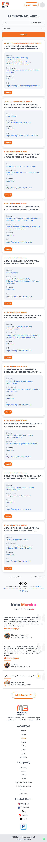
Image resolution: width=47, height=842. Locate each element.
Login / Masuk (31, 5)
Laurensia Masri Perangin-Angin (18, 62)
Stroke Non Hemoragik (31, 227)
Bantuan (23, 790)
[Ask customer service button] (44, 839)
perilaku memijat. (25, 496)
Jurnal (23, 738)
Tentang (23, 767)
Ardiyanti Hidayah (26, 381)
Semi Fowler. (10, 283)
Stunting (36, 172)
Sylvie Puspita (29, 220)
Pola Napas (35, 281)
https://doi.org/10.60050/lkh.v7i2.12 (19, 296)
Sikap (8, 496)
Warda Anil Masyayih (27, 166)
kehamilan (35, 335)
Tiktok (25, 819)
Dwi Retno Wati (22, 540)
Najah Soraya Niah (25, 327)
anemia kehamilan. (24, 548)
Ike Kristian (10, 166)
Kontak (23, 775)
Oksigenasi (26, 281)
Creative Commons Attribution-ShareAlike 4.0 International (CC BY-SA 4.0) (24, 589)
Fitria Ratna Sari (12, 273)
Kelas (23, 746)
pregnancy (27, 122)
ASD (7, 122)
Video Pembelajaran (13, 70)
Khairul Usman (11, 64)
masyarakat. (32, 444)
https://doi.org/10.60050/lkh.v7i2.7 (18, 457)
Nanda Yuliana (11, 327)
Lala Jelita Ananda (13, 60)
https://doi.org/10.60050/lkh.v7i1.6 (18, 509)
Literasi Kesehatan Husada (15, 152)
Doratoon (25, 70)
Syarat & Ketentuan (23, 782)
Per (35, 576)
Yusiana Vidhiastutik (14, 437)
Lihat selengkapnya (11, 629)
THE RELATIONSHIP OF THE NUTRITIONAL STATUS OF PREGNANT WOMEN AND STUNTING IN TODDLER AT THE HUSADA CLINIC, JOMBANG (22, 155)
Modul (23, 734)
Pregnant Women (12, 172)
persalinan (10, 337)
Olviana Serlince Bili (13, 435)
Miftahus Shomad (13, 490)
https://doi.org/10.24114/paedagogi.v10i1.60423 (23, 86)
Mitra (23, 771)
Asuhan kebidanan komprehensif (18, 335)
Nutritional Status (26, 172)
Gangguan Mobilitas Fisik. (16, 229)
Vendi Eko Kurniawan (32, 218)
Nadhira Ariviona (12, 381)
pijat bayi (14, 496)
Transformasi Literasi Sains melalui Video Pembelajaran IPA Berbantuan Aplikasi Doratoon (21, 47)
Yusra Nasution (23, 64)
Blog (23, 753)
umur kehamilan (18, 546)
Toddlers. (9, 175)
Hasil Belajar (11, 72)
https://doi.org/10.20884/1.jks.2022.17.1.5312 (22, 136)
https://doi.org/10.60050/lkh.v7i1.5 (18, 561)
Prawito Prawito (27, 435)
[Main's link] (5, 5)
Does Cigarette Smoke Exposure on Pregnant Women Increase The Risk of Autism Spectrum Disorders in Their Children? (21, 105)
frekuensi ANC (11, 548)
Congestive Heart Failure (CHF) (17, 279)
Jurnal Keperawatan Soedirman (18, 102)
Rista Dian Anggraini (14, 329)
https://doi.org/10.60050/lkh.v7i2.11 (19, 351)
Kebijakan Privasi (23, 786)
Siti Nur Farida (11, 383)
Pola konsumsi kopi (13, 444)
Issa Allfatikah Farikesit (15, 218)
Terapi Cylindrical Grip (14, 227)
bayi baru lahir (20, 337)
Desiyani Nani (11, 116)
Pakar (23, 742)
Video (23, 750)
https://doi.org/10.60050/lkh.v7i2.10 (19, 405)
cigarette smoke (16, 122)
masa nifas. (30, 337)
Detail (8, 93)
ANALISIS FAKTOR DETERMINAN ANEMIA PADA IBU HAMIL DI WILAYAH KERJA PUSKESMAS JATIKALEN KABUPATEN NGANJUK (21, 529)
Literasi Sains (34, 70)
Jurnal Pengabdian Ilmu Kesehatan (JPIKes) (22, 43)
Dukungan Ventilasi (13, 281)
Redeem (23, 757)
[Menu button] (42, 4)
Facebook (25, 807)
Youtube (24, 815)
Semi (17, 166)
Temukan (23, 35)
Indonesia (10, 79)
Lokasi (23, 779)
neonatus (35, 389)
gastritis (24, 444)
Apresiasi (24, 794)
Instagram (24, 804)
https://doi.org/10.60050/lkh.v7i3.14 (19, 188)
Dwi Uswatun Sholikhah (15, 220)
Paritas (9, 546)
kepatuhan (29, 546)
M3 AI (23, 731)
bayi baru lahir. (11, 391)
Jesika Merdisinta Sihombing (17, 58)
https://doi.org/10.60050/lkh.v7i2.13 (19, 242)
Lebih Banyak (21, 695)
